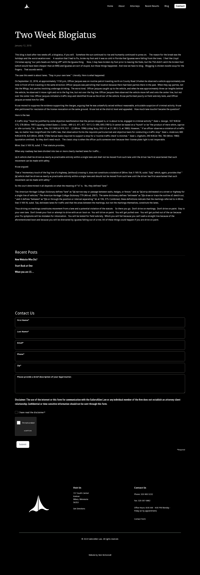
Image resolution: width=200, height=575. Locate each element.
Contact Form (140, 519)
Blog (166, 6)
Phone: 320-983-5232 (143, 494)
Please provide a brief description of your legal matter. (44, 377)
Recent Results (152, 6)
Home (110, 6)
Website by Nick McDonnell (100, 555)
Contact (180, 6)
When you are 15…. (24, 271)
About (122, 6)
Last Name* (23, 332)
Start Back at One (24, 265)
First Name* (23, 320)
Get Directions (79, 509)
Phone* (20, 354)
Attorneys (135, 6)
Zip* (19, 366)
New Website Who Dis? (26, 259)
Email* (20, 343)
